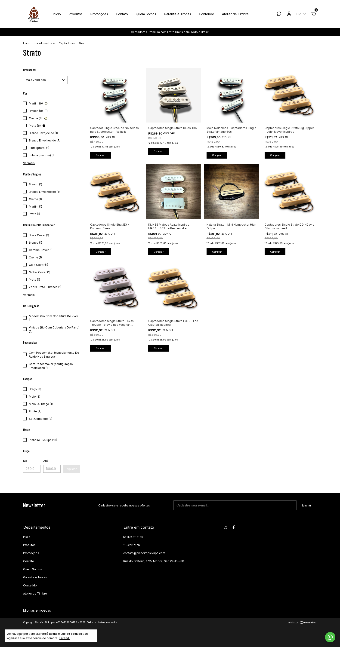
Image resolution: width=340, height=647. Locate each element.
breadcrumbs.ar (44, 43)
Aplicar (72, 469)
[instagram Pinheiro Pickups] (225, 527)
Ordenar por (29, 70)
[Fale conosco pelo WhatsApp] (330, 637)
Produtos (76, 14)
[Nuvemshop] (302, 623)
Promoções (99, 14)
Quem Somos (146, 14)
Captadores (67, 43)
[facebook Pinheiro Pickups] (233, 527)
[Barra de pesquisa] (279, 14)
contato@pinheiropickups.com (144, 553)
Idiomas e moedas (37, 610)
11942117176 (131, 545)
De (25, 461)
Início (57, 14)
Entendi (64, 638)
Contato (122, 14)
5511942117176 (133, 537)
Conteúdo (206, 14)
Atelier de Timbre (235, 14)
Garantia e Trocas (177, 14)
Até (45, 461)
